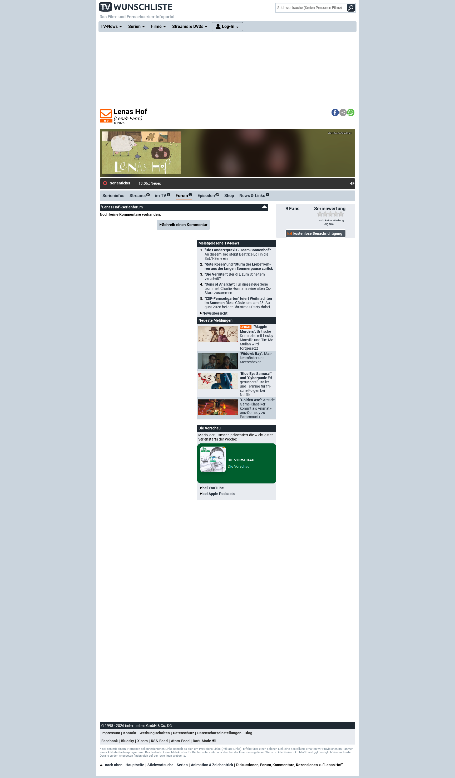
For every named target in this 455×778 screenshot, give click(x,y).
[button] (335, 112)
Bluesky (127, 741)
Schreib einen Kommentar (184, 224)
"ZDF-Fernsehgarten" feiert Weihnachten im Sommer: (238, 302)
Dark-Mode (202, 741)
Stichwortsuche (160, 765)
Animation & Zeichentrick (212, 765)
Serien (182, 765)
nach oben (113, 765)
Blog (248, 733)
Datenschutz (183, 733)
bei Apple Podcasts (218, 494)
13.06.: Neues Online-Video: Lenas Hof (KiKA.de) (178, 183)
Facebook (109, 741)
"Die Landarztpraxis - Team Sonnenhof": (238, 254)
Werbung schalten (155, 733)
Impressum (110, 733)
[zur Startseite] (135, 5)
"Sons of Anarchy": (238, 288)
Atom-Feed (180, 741)
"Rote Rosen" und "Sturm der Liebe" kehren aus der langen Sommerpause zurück (239, 266)
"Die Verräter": (235, 276)
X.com (142, 741)
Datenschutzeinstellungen (219, 733)
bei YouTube (213, 488)
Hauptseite (135, 765)
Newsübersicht (215, 313)
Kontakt (129, 733)
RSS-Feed (159, 741)
